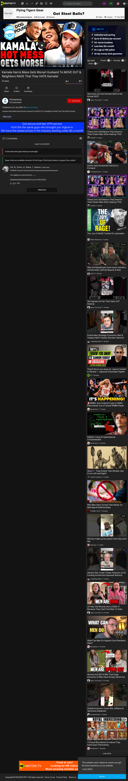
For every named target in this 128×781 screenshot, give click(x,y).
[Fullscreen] (80, 66)
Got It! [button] (102, 776)
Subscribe (75, 101)
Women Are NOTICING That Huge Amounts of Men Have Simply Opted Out (106, 675)
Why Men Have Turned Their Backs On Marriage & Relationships (104, 506)
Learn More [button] (87, 769)
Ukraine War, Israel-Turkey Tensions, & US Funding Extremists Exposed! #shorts (106, 573)
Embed (16, 91)
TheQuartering (15, 99)
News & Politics (32, 107)
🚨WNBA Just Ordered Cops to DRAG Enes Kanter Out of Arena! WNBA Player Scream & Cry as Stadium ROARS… (105, 405)
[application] (42, 45)
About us (72, 777)
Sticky (90, 64)
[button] (118, 3)
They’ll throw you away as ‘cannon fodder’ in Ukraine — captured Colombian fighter (106, 370)
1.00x (59, 66)
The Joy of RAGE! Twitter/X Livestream (105, 233)
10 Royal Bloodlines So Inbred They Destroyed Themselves (103, 743)
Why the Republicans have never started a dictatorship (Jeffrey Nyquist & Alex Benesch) (106, 270)
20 (67, 66)
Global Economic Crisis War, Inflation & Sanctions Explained (105, 709)
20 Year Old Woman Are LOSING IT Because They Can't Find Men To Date (104, 607)
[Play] (3, 66)
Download (28, 91)
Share (6, 91)
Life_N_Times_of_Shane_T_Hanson (25, 167)
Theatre (103, 60)
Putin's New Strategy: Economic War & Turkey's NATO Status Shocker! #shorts (105, 336)
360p (76, 66)
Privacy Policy (61, 777)
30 (63, 66)
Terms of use (49, 777)
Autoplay (116, 60)
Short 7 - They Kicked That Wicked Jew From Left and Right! (105, 472)
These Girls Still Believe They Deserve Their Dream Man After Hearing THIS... (105, 132)
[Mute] (72, 66)
